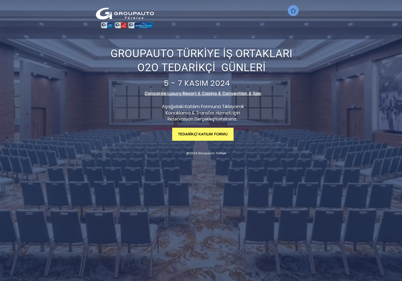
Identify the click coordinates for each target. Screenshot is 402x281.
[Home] (293, 10)
